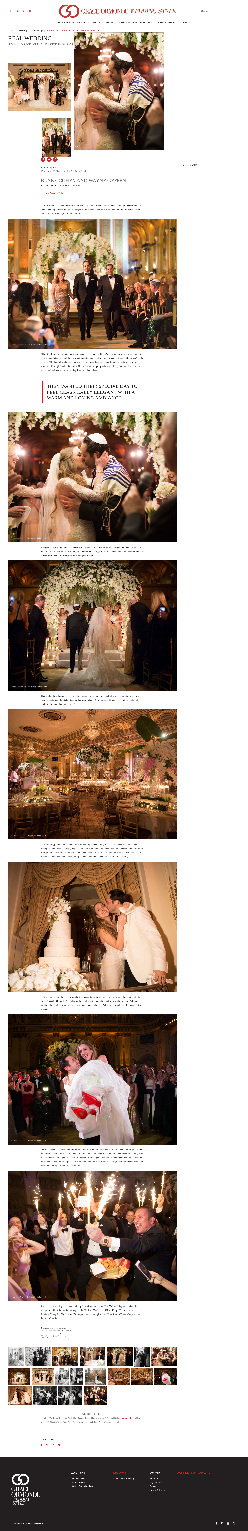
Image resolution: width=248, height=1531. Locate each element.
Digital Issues (156, 1482)
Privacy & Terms (157, 1490)
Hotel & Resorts (78, 1482)
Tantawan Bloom (128, 1418)
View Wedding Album (54, 192)
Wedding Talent (78, 1478)
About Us (154, 1478)
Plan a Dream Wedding (123, 1478)
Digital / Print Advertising (82, 1486)
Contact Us (155, 1486)
